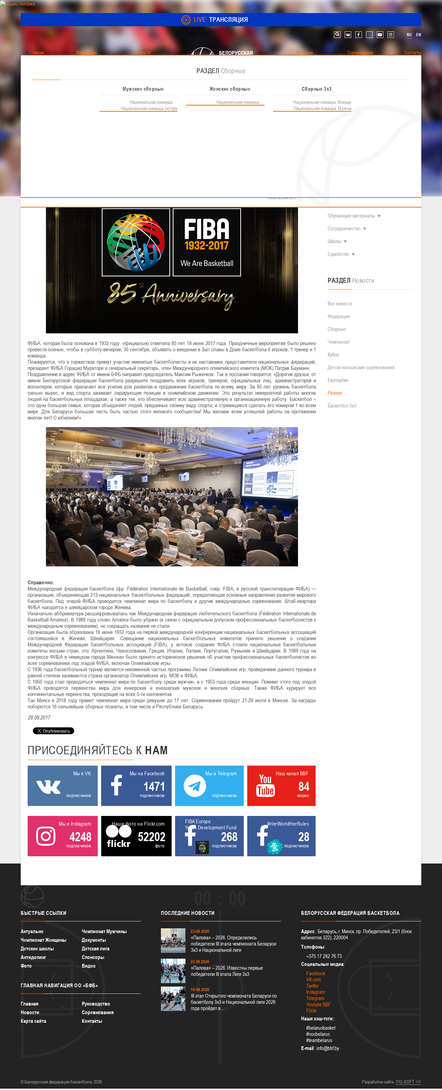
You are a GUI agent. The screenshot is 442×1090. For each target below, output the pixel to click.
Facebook (315, 973)
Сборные (337, 329)
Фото (26, 966)
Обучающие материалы (351, 216)
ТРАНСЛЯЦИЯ (221, 19)
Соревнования (98, 1012)
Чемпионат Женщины (43, 940)
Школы (334, 241)
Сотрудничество (344, 228)
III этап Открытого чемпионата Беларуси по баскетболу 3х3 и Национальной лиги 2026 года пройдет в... (234, 1002)
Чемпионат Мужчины (104, 931)
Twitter (312, 986)
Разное (335, 393)
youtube (380, 34)
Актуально (32, 931)
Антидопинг (33, 957)
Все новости (340, 303)
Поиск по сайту (337, 34)
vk (348, 34)
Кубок (333, 354)
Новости (30, 1012)
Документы (94, 940)
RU (409, 34)
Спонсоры (93, 957)
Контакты (92, 1021)
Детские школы (37, 948)
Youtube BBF (318, 1004)
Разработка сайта (378, 1081)
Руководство (96, 1004)
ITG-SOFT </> (408, 1081)
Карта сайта (33, 1021)
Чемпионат (339, 342)
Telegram (315, 998)
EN (418, 34)
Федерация (339, 316)
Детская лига (95, 948)
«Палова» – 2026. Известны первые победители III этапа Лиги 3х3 (227, 971)
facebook (358, 34)
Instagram (315, 992)
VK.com (313, 979)
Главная (29, 1004)
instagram (390, 34)
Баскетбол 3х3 (342, 405)
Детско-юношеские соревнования (361, 367)
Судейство (338, 254)
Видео (89, 966)
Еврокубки (338, 380)
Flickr (311, 1010)
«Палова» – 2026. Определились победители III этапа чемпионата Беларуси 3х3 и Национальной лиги (233, 944)
